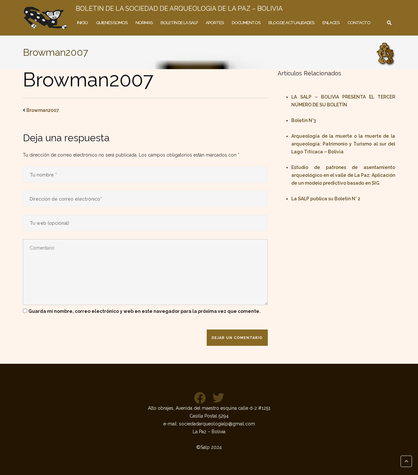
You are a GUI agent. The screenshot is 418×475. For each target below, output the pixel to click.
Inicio (82, 22)
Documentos (246, 22)
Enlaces (330, 22)
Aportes (215, 22)
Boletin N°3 (303, 120)
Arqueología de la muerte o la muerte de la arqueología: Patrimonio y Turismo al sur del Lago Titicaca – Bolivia (343, 143)
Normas (144, 22)
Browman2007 (42, 110)
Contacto (358, 22)
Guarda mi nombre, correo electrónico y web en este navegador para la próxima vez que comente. (144, 311)
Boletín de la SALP (179, 22)
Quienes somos (111, 22)
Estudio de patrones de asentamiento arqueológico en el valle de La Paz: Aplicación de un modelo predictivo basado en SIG (343, 175)
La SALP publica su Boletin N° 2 (325, 198)
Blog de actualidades (291, 22)
